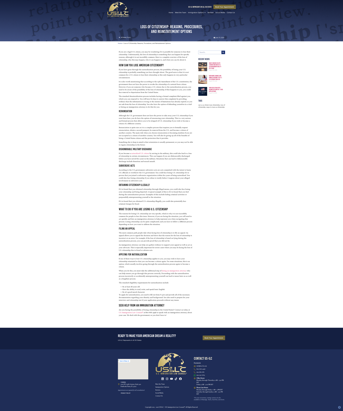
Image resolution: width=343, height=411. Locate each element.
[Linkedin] (162, 378)
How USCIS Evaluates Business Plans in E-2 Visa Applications (216, 89)
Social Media (159, 393)
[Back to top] (339, 407)
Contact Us (159, 396)
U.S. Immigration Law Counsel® (131, 313)
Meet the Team (160, 384)
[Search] (223, 52)
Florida (123, 382)
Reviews (157, 390)
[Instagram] (167, 378)
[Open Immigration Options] (205, 12)
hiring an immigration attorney (174, 271)
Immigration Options (162, 387)
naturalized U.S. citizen (140, 153)
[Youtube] (171, 378)
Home (120, 43)
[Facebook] (180, 378)
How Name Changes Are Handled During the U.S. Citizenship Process (215, 77)
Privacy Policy (125, 393)
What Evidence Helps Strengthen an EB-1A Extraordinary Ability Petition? (215, 65)
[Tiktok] (176, 378)
